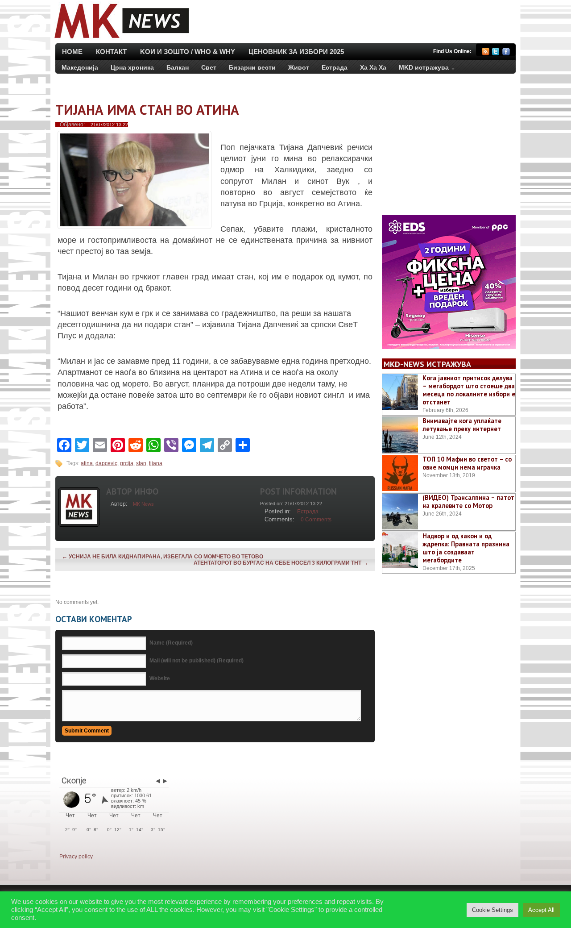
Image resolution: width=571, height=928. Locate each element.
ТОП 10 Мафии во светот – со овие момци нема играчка (467, 463)
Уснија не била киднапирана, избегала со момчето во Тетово (162, 556)
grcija (126, 463)
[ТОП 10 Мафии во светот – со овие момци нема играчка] (400, 473)
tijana (155, 463)
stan (141, 463)
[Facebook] (506, 53)
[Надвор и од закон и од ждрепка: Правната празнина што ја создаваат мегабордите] (400, 550)
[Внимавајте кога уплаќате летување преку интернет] (400, 435)
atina (87, 463)
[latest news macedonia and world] (120, 39)
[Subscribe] (485, 53)
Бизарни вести (252, 67)
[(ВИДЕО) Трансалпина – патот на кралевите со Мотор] (400, 511)
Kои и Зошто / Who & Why (187, 51)
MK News (143, 504)
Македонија (80, 67)
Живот (298, 67)
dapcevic (106, 463)
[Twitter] (496, 53)
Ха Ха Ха (373, 67)
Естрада (335, 67)
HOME (72, 51)
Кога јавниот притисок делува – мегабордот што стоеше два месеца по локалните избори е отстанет (468, 390)
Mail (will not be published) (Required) (196, 661)
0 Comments (316, 519)
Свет (208, 67)
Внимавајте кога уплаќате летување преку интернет (461, 424)
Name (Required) (171, 643)
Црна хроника (132, 67)
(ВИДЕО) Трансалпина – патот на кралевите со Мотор (468, 501)
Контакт (111, 51)
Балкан (177, 67)
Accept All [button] (541, 910)
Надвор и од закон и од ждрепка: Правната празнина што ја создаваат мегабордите (465, 548)
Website (159, 678)
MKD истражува (421, 69)
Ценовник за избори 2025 (296, 51)
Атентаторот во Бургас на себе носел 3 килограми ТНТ (281, 563)
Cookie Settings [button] (492, 910)
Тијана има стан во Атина (147, 109)
